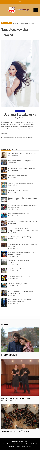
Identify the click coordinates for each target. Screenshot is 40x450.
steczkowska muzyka (28, 137)
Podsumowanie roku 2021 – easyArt (20, 183)
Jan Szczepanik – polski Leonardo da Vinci (22, 153)
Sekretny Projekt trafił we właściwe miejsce (22, 198)
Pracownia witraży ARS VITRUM (19, 276)
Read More (4, 133)
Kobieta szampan (9, 355)
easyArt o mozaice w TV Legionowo (20, 161)
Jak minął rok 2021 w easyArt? (18, 190)
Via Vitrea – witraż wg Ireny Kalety (19, 237)
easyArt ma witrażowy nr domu (18, 214)
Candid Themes (25, 446)
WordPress (21, 444)
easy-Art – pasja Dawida (16, 269)
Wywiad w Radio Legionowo (18, 176)
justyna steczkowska (8, 137)
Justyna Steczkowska (20, 114)
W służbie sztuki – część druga (15, 431)
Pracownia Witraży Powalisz (18, 284)
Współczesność (19, 111)
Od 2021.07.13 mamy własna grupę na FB (22, 221)
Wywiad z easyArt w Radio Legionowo (21, 168)
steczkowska (18, 137)
